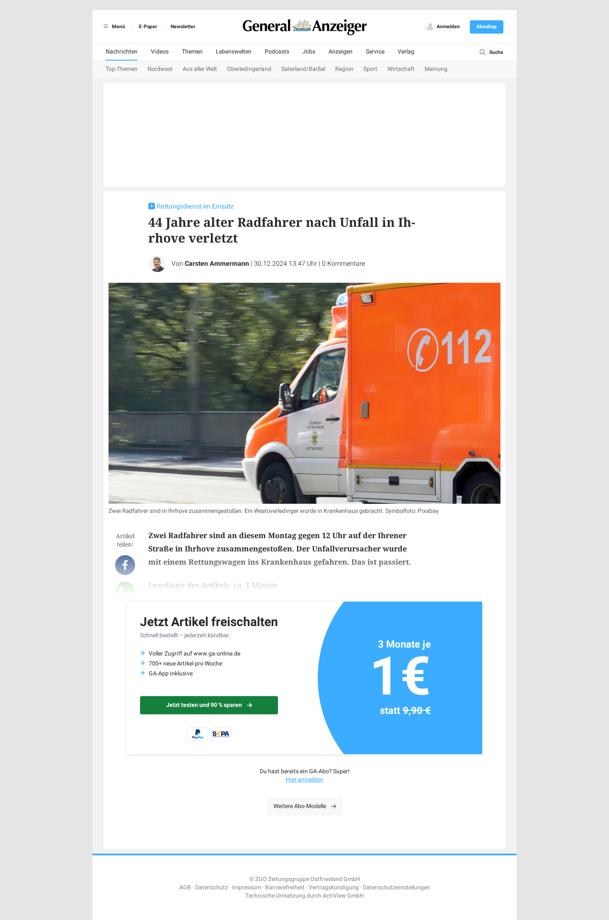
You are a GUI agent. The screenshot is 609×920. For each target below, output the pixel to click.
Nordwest (160, 69)
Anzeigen (341, 51)
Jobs (308, 51)
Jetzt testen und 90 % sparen (204, 705)
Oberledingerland (249, 69)
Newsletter (183, 26)
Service (375, 51)
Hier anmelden (304, 779)
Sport (370, 69)
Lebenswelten (233, 51)
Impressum (246, 887)
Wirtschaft (401, 69)
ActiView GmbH (343, 895)
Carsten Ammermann (217, 264)
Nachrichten (122, 51)
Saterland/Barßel (303, 69)
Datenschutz (211, 887)
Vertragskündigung (334, 887)
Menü (118, 26)
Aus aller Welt (200, 69)
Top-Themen (122, 69)
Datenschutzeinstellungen (396, 887)
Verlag (406, 51)
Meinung (436, 69)
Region (344, 69)
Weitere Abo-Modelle (299, 806)
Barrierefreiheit (284, 887)
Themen (192, 51)
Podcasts (277, 51)
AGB (185, 887)
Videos (160, 51)
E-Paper (148, 26)
